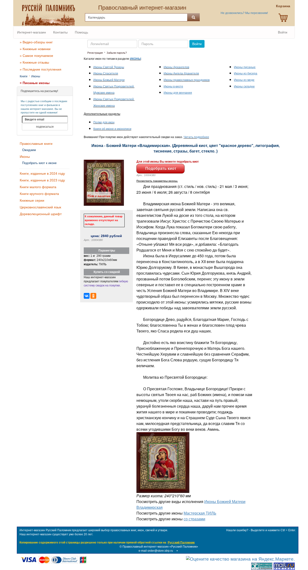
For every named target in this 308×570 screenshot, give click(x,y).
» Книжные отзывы (34, 62)
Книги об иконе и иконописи (112, 129)
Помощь (81, 32)
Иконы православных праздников (187, 80)
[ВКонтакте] (87, 296)
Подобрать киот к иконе (39, 163)
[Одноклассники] (93, 296)
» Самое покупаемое (36, 56)
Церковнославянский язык (40, 207)
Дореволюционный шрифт (41, 214)
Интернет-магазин (31, 32)
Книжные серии (32, 200)
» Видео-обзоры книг (36, 42)
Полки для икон (104, 122)
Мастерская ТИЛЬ (200, 513)
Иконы (35, 76)
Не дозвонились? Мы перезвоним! (244, 13)
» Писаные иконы (35, 83)
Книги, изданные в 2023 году (42, 180)
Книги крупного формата (39, 194)
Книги (23, 76)
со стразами (194, 519)
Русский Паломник (181, 542)
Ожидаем (29, 150)
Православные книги (36, 144)
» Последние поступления (40, 69)
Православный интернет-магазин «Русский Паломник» (160, 546)
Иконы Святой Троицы (108, 67)
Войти (282, 32)
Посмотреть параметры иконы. (157, 180)
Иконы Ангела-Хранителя (181, 73)
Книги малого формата (38, 187)
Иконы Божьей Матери (109, 80)
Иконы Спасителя (105, 73)
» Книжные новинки (35, 49)
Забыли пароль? (117, 52)
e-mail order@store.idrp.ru (156, 550)
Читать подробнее (196, 137)
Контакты (60, 32)
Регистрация (95, 52)
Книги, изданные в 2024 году (42, 173)
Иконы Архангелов (176, 67)
